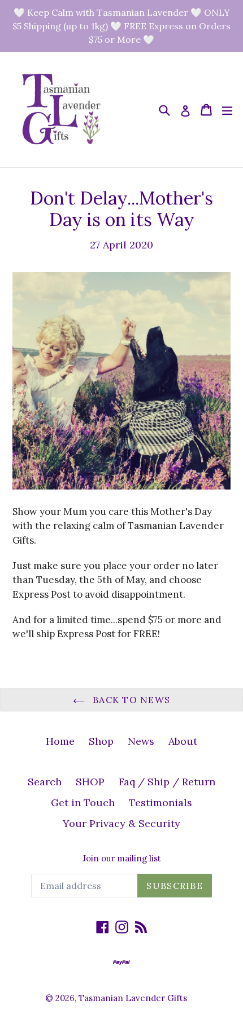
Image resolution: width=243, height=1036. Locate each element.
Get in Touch (83, 802)
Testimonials (160, 802)
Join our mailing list (122, 858)
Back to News (130, 699)
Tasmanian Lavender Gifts (133, 998)
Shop (101, 741)
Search (45, 781)
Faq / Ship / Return (167, 781)
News (141, 741)
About (182, 741)
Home (60, 741)
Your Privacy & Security (121, 823)
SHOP (90, 781)
